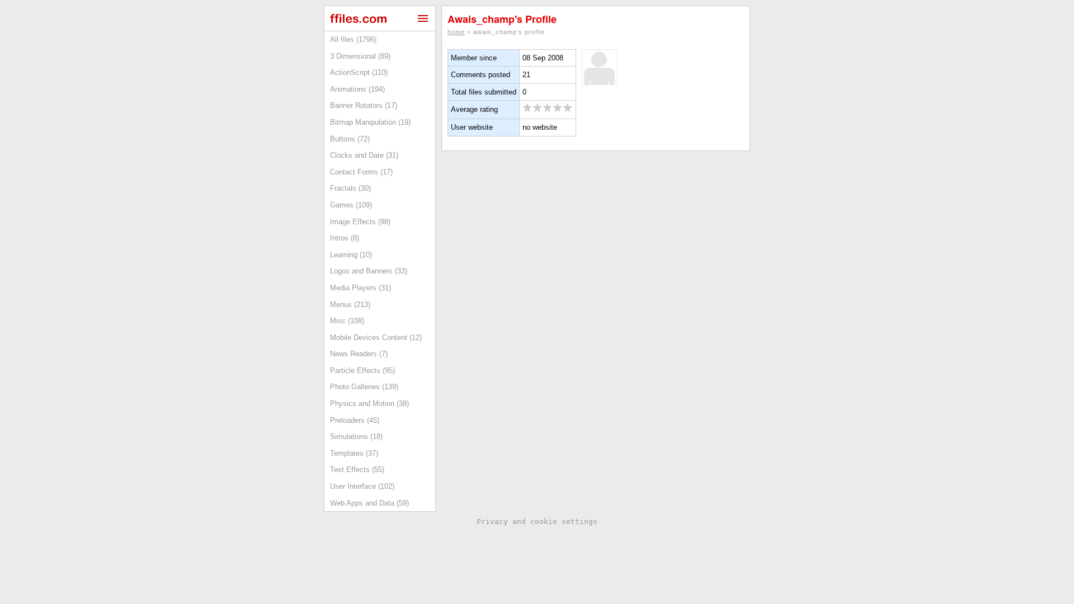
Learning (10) (351, 255)
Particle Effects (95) (362, 370)
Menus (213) (350, 304)
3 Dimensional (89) (360, 56)
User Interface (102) (362, 486)
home (456, 32)
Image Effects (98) (360, 222)
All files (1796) (353, 39)
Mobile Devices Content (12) (376, 337)
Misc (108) (347, 321)
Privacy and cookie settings (537, 521)
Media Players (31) (360, 288)
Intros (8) (344, 238)
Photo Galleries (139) (364, 387)
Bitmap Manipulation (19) (370, 122)
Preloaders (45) (354, 420)
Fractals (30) (350, 188)
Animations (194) (357, 89)
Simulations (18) (356, 436)
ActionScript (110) (359, 72)
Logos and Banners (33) (368, 271)
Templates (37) (354, 453)
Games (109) (351, 205)
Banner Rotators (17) (363, 105)
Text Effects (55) (357, 469)
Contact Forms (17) (361, 172)
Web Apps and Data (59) (369, 503)
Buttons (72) (350, 139)
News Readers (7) (359, 354)
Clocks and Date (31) (364, 155)
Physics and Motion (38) (369, 403)
